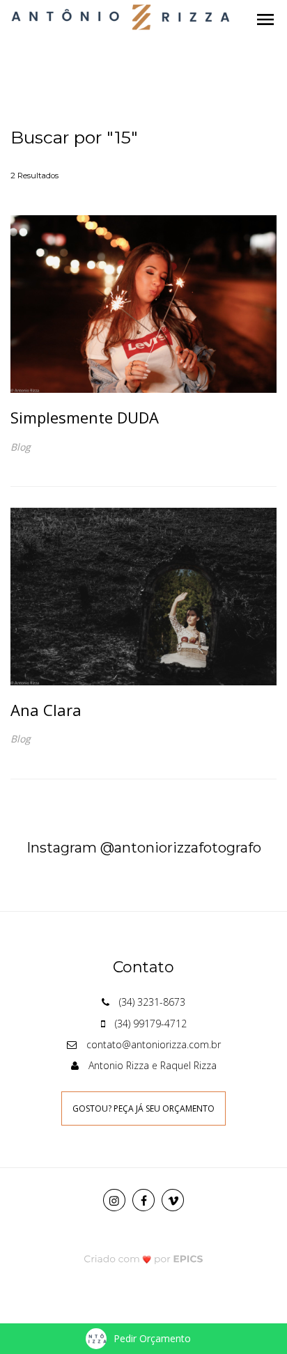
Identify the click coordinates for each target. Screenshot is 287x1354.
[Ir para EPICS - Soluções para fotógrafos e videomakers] (143, 1258)
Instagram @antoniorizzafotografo (143, 847)
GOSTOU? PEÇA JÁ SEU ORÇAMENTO (143, 1108)
